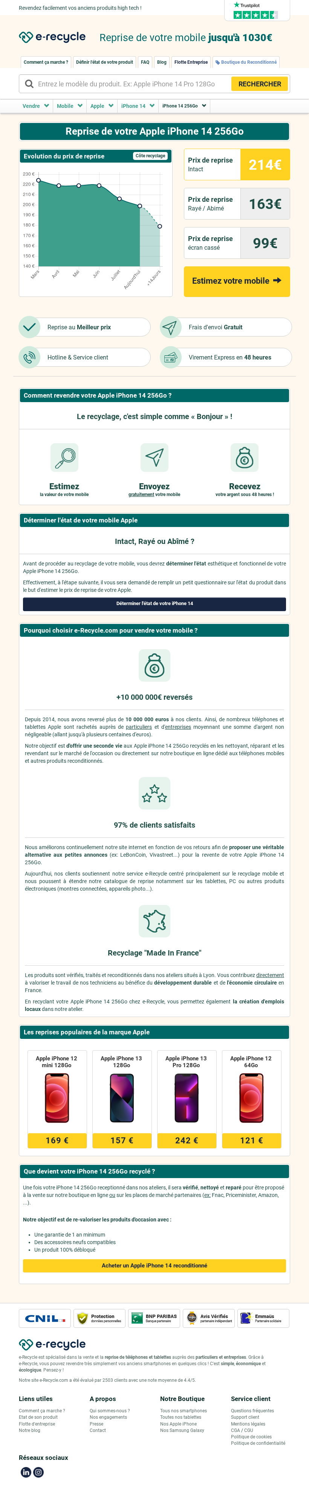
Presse (96, 1424)
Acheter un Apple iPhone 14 (154, 1265)
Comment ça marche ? (46, 62)
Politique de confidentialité (258, 1443)
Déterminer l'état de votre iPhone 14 (154, 603)
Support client (245, 1417)
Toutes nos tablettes (180, 1417)
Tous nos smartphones (183, 1410)
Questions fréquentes (252, 1410)
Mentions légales (248, 1424)
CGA (235, 1430)
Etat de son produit (38, 1417)
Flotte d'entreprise (37, 1424)
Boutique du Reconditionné (248, 62)
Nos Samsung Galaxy (182, 1430)
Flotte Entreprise (191, 62)
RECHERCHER (260, 84)
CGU (248, 1430)
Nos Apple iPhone (178, 1424)
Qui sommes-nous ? (110, 1410)
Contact (98, 1430)
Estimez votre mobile (231, 281)
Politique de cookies (251, 1436)
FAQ (145, 62)
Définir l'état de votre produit (104, 62)
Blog (162, 62)
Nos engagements (108, 1417)
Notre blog (29, 1430)
